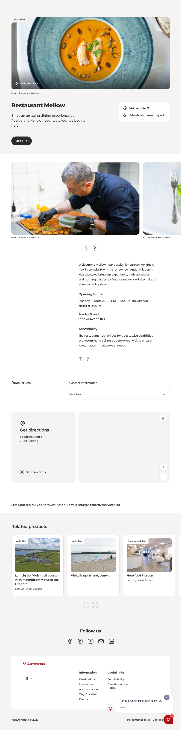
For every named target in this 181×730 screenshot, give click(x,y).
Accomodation (88, 689)
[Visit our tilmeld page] (101, 641)
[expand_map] (163, 419)
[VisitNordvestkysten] (34, 664)
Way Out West (88, 694)
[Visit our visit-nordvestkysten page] (111, 641)
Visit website (137, 108)
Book (19, 141)
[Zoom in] (163, 467)
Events (83, 699)
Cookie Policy (116, 679)
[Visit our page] (70, 641)
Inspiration (86, 684)
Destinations (87, 679)
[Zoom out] (163, 477)
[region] (124, 447)
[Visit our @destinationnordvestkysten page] (90, 641)
